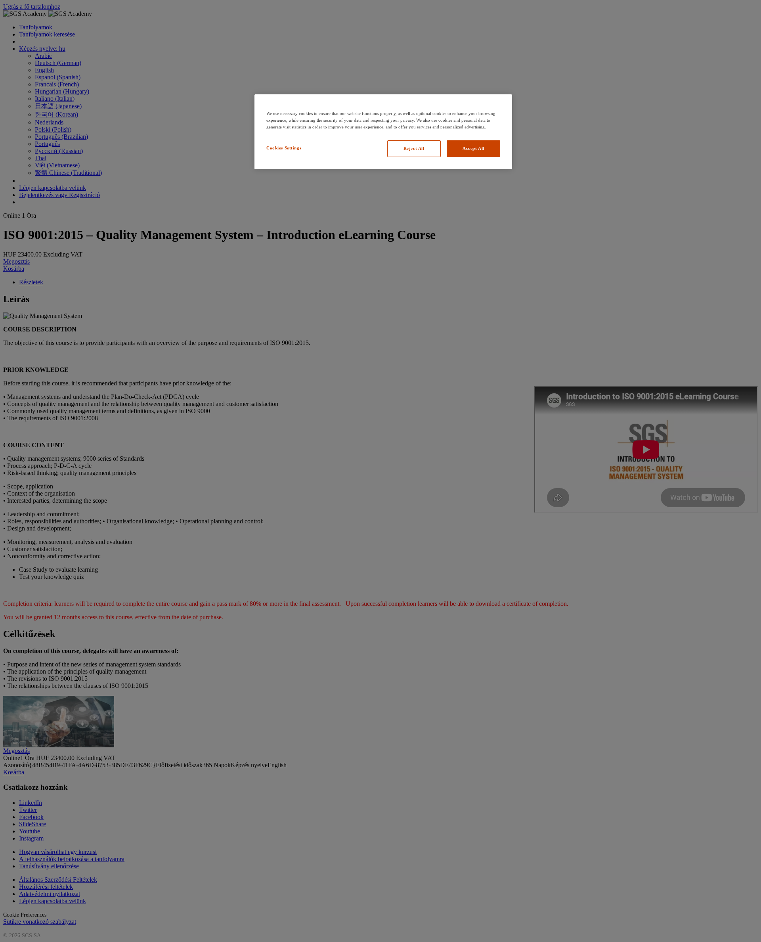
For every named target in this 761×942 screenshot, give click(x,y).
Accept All (473, 148)
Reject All (413, 148)
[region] (383, 131)
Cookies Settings (283, 148)
